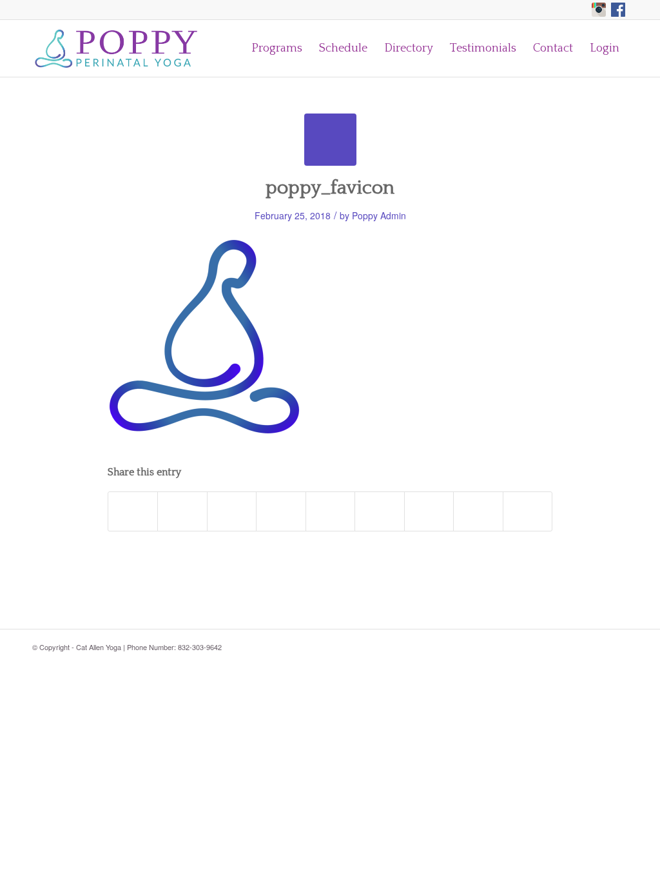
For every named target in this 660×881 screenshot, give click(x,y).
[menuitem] (277, 48)
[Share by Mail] (527, 511)
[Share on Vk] (429, 511)
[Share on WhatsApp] (232, 511)
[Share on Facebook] (132, 511)
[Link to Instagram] (598, 9)
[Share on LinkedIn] (330, 511)
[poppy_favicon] (330, 140)
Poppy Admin (379, 215)
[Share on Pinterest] (281, 511)
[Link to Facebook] (618, 9)
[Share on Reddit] (478, 511)
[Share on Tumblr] (379, 511)
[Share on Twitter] (182, 511)
